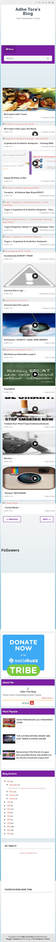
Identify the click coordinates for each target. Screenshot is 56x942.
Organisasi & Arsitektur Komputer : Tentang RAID (28, 143)
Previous (13, 519)
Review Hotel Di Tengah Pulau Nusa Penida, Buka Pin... (27, 788)
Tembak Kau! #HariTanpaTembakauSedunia (26, 424)
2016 (9, 816)
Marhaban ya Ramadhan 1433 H (19, 354)
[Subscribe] (32, 702)
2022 (9, 781)
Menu (11, 49)
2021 (9, 802)
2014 (9, 823)
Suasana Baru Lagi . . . (15, 290)
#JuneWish (9, 389)
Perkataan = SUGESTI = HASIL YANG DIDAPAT (26, 340)
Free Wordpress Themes (41, 939)
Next (45, 519)
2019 (9, 809)
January (12, 799)
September (13, 785)
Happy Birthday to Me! (15, 178)
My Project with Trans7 (15, 114)
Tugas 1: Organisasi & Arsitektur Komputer (25, 241)
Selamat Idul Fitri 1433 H (16, 305)
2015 (9, 819)
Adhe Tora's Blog (28, 11)
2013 (9, 826)
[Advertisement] (28, 32)
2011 (9, 834)
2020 (9, 806)
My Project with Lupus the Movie (20, 129)
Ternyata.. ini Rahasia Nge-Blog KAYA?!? (24, 192)
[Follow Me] (26, 702)
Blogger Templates (13, 939)
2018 (9, 813)
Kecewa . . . (9, 458)
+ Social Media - (12, 507)
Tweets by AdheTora (28, 853)
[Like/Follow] (23, 702)
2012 (9, 830)
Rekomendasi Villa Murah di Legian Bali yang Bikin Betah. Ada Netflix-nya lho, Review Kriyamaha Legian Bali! (34, 755)
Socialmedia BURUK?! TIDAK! (18, 256)
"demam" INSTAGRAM (15, 493)
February (12, 795)
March (11, 792)
